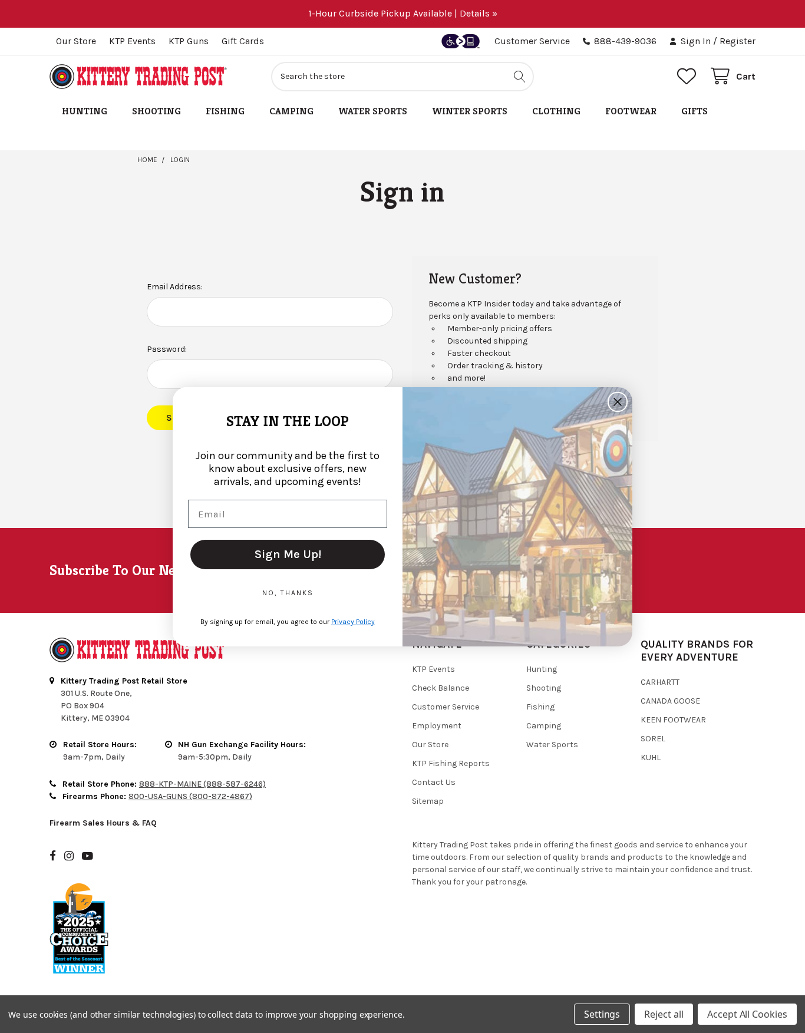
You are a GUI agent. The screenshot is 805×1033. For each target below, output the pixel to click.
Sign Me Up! (288, 554)
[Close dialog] (617, 402)
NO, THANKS (288, 593)
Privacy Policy (353, 622)
